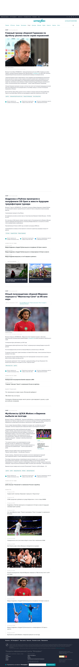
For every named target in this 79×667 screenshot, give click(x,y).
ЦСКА (11, 470)
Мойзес (23, 470)
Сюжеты (54, 25)
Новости (49, 25)
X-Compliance (8, 656)
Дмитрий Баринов (30, 470)
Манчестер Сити (9, 365)
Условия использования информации (65, 659)
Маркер (7, 658)
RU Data (29, 657)
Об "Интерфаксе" (13, 16)
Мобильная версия (5, 16)
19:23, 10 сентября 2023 (13, 30)
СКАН (29, 656)
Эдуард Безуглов (17, 470)
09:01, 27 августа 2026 (13, 195)
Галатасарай (35, 166)
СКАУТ (7, 657)
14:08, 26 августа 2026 (13, 291)
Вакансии (29, 640)
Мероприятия (44, 640)
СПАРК (7, 655)
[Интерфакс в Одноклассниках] (38, 661)
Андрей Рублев (14, 233)
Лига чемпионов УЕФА (15, 166)
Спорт (29, 25)
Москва (39, 25)
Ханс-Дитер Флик (37, 96)
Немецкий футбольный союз (16, 96)
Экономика (23, 25)
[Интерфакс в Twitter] (32, 661)
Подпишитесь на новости (17, 664)
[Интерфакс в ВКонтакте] (34, 661)
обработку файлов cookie (60, 648)
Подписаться (50, 664)
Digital (43, 25)
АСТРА (7, 660)
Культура (34, 25)
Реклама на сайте (36, 640)
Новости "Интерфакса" (32, 655)
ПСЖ (22, 166)
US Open (7, 233)
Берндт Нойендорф (28, 96)
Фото (58, 25)
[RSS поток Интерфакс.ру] (36, 661)
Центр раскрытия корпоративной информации (36, 658)
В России (12, 25)
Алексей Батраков (43, 166)
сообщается (36, 73)
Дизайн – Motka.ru (62, 661)
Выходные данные (62, 660)
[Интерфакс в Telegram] (30, 661)
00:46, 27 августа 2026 (13, 112)
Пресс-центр (23, 640)
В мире (18, 25)
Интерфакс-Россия (27, 16)
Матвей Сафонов (28, 166)
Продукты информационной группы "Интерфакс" (24, 651)
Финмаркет (34, 16)
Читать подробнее (43, 158)
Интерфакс (39, 21)
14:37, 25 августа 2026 (13, 410)
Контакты (7, 640)
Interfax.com (20, 16)
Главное (7, 25)
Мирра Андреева (22, 233)
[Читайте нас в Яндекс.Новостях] (28, 661)
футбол (7, 96)
